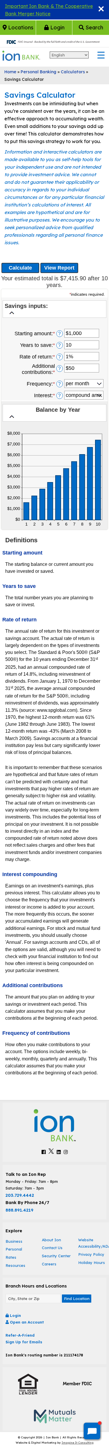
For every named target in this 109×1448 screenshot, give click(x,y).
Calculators (73, 71)
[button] (54, 310)
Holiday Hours (91, 1262)
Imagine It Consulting (78, 1442)
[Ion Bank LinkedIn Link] (59, 1152)
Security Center (56, 1255)
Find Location (77, 1298)
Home (10, 71)
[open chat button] (92, 1431)
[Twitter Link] (51, 1152)
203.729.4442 (20, 1195)
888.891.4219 (19, 1210)
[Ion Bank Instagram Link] (66, 1152)
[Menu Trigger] (101, 55)
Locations (20, 27)
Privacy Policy (91, 1254)
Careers (49, 1264)
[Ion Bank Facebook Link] (44, 1152)
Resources (15, 1265)
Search (93, 27)
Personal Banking (38, 71)
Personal (14, 1249)
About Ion (51, 1239)
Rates (11, 1257)
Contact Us (52, 1247)
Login (57, 27)
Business (14, 1241)
